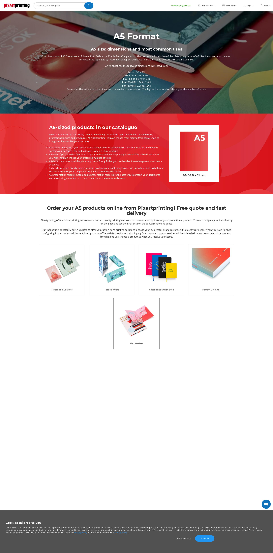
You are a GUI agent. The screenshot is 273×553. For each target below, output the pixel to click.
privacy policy (81, 532)
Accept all (205, 538)
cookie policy (121, 532)
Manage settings (184, 538)
